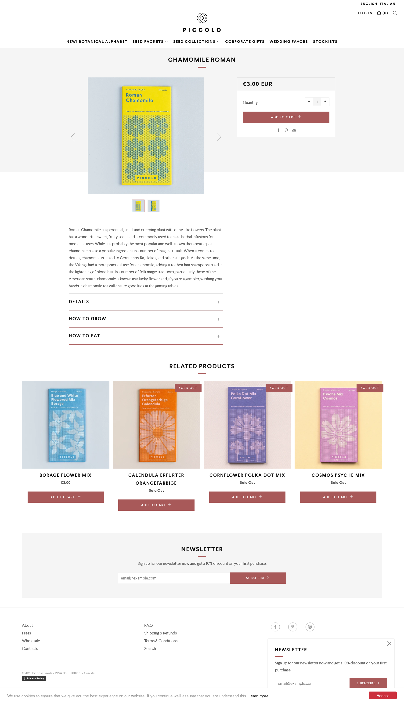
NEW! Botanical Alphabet (97, 41)
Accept (383, 695)
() (384, 13)
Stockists (325, 41)
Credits (89, 673)
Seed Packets (148, 41)
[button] (138, 206)
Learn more (258, 696)
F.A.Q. (148, 625)
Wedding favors (289, 41)
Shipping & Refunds (160, 633)
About (27, 625)
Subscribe (255, 578)
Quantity (250, 102)
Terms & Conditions (160, 640)
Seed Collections (194, 41)
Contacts (30, 648)
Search (150, 648)
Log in (365, 13)
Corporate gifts (245, 41)
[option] (146, 135)
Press (26, 633)
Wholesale (31, 640)
